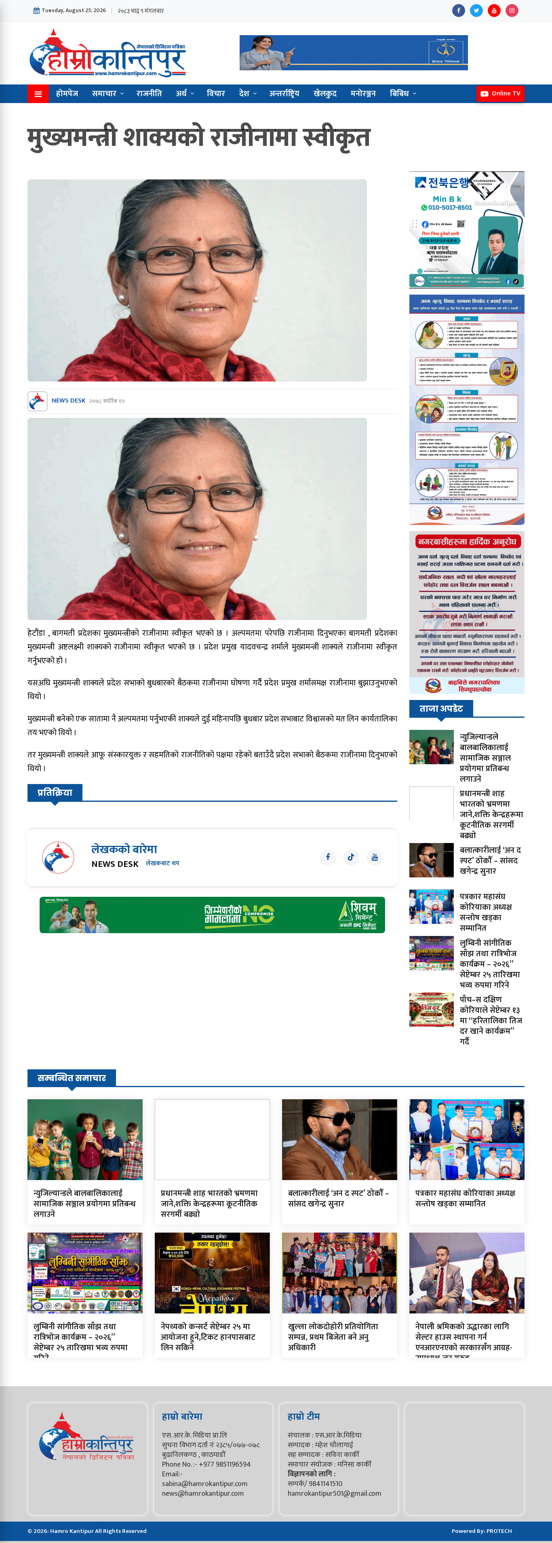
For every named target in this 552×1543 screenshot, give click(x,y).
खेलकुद (325, 94)
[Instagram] (512, 10)
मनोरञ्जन (363, 94)
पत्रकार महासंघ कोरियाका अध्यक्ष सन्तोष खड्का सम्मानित (486, 912)
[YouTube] (494, 10)
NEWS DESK (68, 401)
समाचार (104, 94)
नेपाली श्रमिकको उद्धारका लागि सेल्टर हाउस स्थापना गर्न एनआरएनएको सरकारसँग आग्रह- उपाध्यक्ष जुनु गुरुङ (463, 1342)
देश (244, 94)
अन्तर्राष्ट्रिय (284, 94)
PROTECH (499, 1531)
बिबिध (399, 94)
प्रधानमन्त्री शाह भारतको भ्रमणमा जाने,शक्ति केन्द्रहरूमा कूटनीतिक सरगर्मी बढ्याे (491, 815)
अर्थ (181, 94)
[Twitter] (476, 10)
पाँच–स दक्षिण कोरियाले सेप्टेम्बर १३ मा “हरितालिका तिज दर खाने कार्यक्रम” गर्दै (491, 1021)
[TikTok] (351, 857)
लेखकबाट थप (162, 864)
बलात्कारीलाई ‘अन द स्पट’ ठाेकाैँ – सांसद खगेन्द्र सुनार (490, 860)
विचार (216, 94)
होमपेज (67, 94)
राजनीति (149, 94)
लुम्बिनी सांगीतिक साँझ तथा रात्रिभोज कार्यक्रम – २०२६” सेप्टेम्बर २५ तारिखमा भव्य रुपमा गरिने (490, 964)
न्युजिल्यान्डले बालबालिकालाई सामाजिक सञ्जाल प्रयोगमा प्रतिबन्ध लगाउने (485, 758)
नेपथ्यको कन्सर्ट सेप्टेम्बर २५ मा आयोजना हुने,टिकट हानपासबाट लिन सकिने (208, 1337)
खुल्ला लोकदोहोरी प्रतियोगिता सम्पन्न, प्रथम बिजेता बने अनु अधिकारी (333, 1337)
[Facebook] (458, 10)
